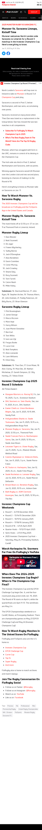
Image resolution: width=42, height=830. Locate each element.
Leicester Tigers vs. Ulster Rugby (19, 446)
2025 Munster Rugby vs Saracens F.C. (19, 24)
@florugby (28, 687)
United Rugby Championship (28, 709)
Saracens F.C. (7, 716)
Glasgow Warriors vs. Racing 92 (19, 394)
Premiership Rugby (9, 709)
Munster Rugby (29, 712)
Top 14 (8, 658)
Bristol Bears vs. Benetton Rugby (19, 485)
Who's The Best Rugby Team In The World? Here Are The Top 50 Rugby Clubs (20, 141)
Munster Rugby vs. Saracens (17, 429)
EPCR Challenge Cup (14, 651)
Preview (10, 706)
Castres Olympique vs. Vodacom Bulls (21, 457)
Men (33, 706)
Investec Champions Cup (15, 647)
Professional (25, 706)
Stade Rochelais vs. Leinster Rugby (20, 474)
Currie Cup (9, 654)
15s (17, 706)
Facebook (19, 697)
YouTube (20, 694)
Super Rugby (10, 661)
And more (9, 665)
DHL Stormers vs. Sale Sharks (18, 401)
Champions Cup (8, 97)
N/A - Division (7, 712)
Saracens (19, 90)
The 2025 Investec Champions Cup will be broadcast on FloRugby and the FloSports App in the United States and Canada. (19, 207)
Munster (20, 93)
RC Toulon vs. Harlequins (16, 467)
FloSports (18, 712)
